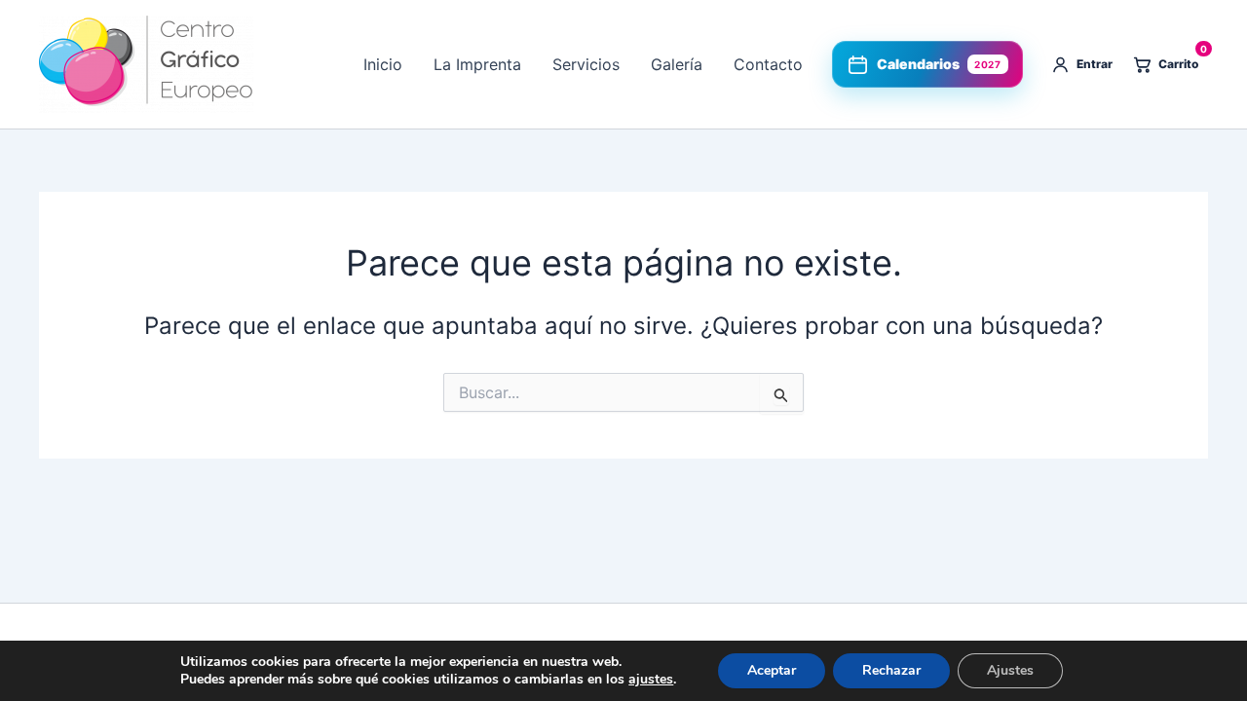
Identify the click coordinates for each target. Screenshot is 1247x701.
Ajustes (1010, 670)
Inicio (382, 64)
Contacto (768, 64)
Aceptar (771, 670)
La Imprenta (477, 64)
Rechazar (891, 670)
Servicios (586, 64)
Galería (676, 64)
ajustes (650, 679)
